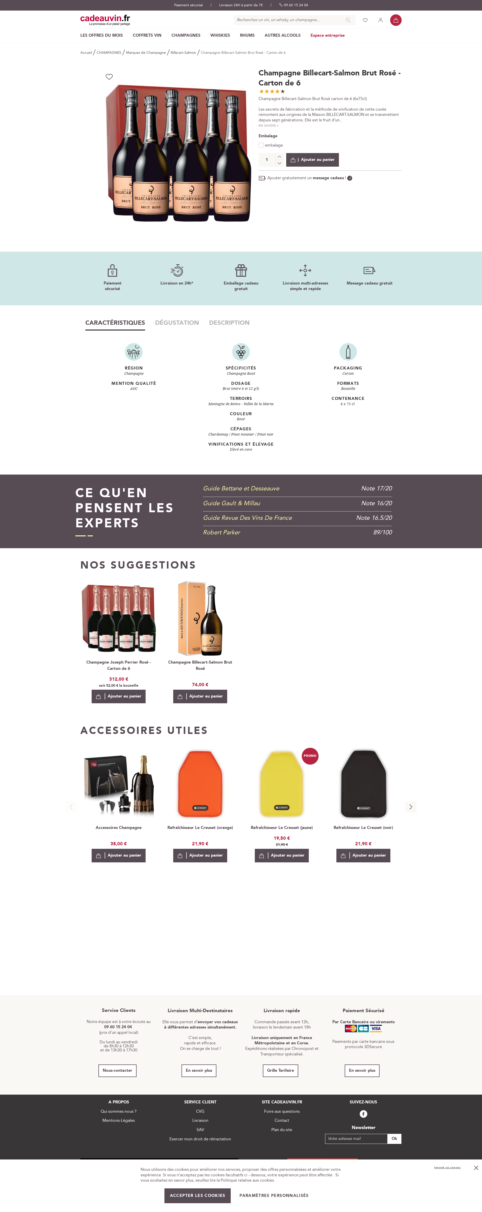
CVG (200, 1111)
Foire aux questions (282, 1111)
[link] (101, 35)
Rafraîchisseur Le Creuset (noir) (363, 828)
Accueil (86, 53)
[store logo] (105, 20)
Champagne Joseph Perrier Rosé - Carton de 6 (118, 665)
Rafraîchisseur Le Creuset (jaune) (282, 828)
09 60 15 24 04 (296, 5)
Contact (282, 1120)
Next (410, 806)
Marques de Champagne (146, 53)
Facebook (363, 1114)
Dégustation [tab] (177, 323)
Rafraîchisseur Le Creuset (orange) (200, 828)
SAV (200, 1130)
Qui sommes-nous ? (119, 1111)
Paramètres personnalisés (274, 1196)
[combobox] (295, 20)
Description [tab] (229, 323)
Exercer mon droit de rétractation (200, 1139)
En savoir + (269, 125)
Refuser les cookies (447, 1167)
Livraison (200, 1120)
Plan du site (281, 1130)
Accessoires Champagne (119, 828)
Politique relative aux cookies (247, 1180)
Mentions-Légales (118, 1120)
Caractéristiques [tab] (115, 323)
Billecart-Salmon (184, 53)
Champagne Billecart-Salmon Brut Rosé (200, 665)
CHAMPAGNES (109, 53)
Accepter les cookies (197, 1196)
